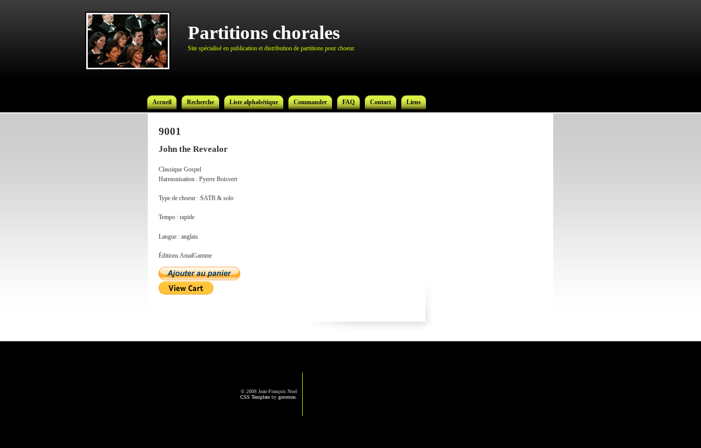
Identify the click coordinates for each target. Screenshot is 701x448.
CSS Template (255, 397)
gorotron (287, 397)
